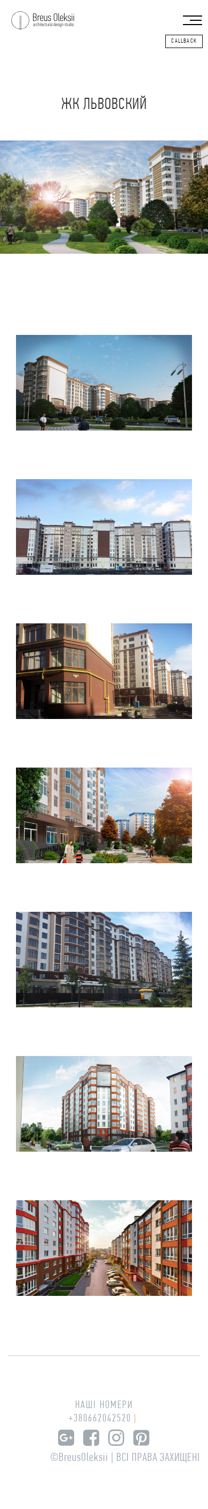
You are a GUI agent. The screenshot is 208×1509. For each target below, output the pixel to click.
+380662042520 (100, 1418)
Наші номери (104, 1405)
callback (184, 41)
